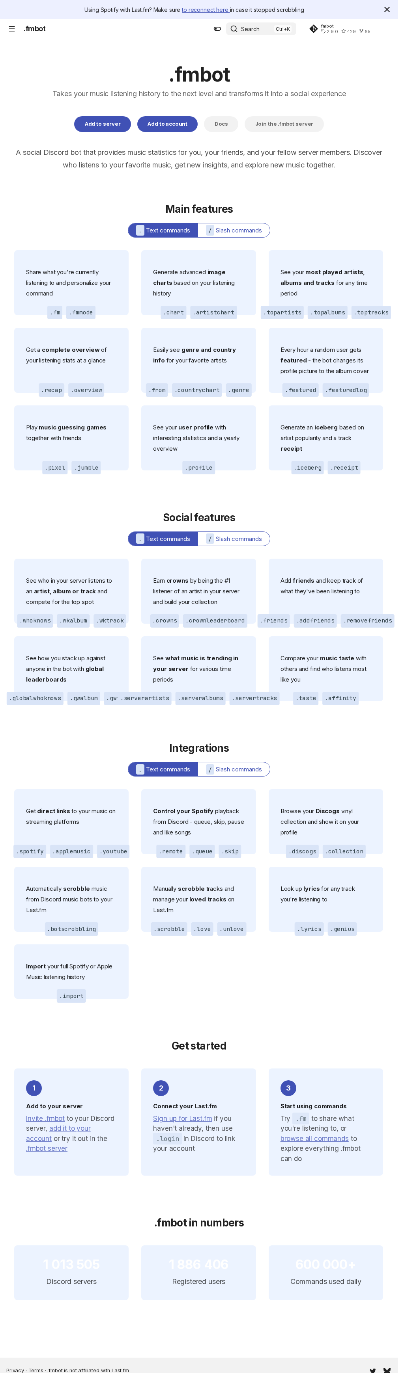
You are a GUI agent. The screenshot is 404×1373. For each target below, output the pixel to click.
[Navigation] (12, 29)
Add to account (167, 124)
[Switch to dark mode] (217, 29)
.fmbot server (46, 1148)
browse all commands (315, 1139)
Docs (221, 124)
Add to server (103, 124)
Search (250, 29)
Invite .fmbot (45, 1118)
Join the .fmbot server (284, 124)
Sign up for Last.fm (182, 1118)
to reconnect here (206, 9)
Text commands (164, 230)
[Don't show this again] (387, 9)
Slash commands (235, 230)
